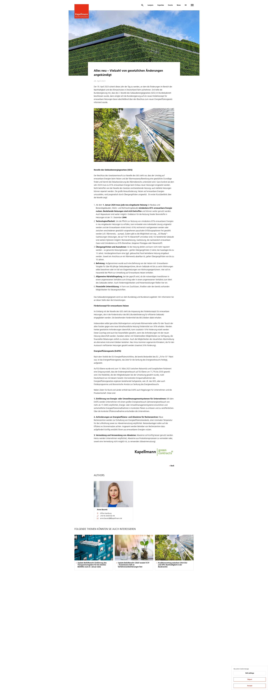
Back (172, 466)
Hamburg (108, 513)
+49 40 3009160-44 (107, 516)
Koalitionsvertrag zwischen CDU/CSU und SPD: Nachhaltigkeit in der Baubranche (172, 565)
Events (170, 5)
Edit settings (249, 673)
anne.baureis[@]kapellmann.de (111, 518)
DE (186, 5)
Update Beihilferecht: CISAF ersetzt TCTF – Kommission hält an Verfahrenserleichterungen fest (133, 565)
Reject (249, 679)
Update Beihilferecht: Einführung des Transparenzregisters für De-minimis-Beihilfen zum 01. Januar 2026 (92, 565)
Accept (249, 685)
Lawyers (150, 5)
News (179, 5)
